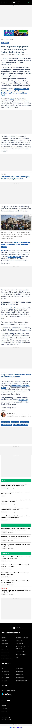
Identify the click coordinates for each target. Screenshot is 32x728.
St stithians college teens (20, 424)
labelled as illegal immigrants (15, 386)
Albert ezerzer (5, 422)
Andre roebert (25, 422)
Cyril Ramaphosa (14, 257)
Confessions (3, 519)
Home (2, 39)
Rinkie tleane (15, 422)
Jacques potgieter (6, 424)
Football (3, 594)
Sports (2, 496)
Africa (12, 99)
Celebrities (3, 488)
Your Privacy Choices (17, 727)
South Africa (9, 39)
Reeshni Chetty (18, 54)
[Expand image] (30, 215)
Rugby (2, 560)
